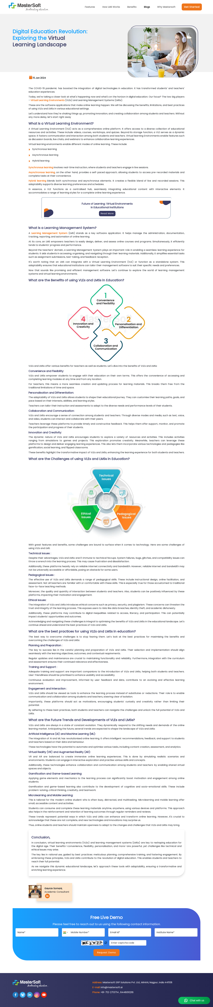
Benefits (131, 7)
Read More (107, 213)
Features (90, 7)
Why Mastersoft (166, 7)
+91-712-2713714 (110, 992)
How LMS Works (111, 7)
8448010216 (126, 992)
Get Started (192, 7)
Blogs (147, 7)
